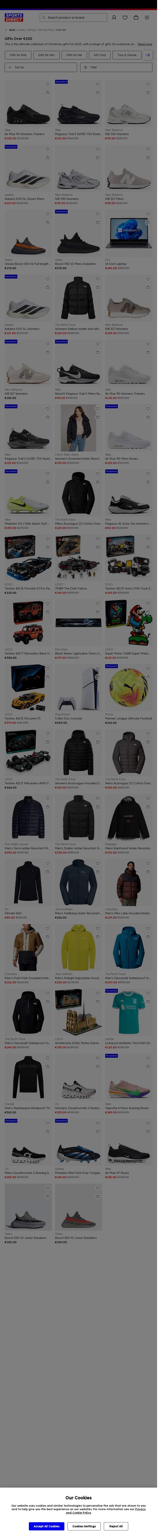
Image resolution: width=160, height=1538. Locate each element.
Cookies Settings (84, 1526)
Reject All (116, 1526)
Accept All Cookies (47, 1526)
